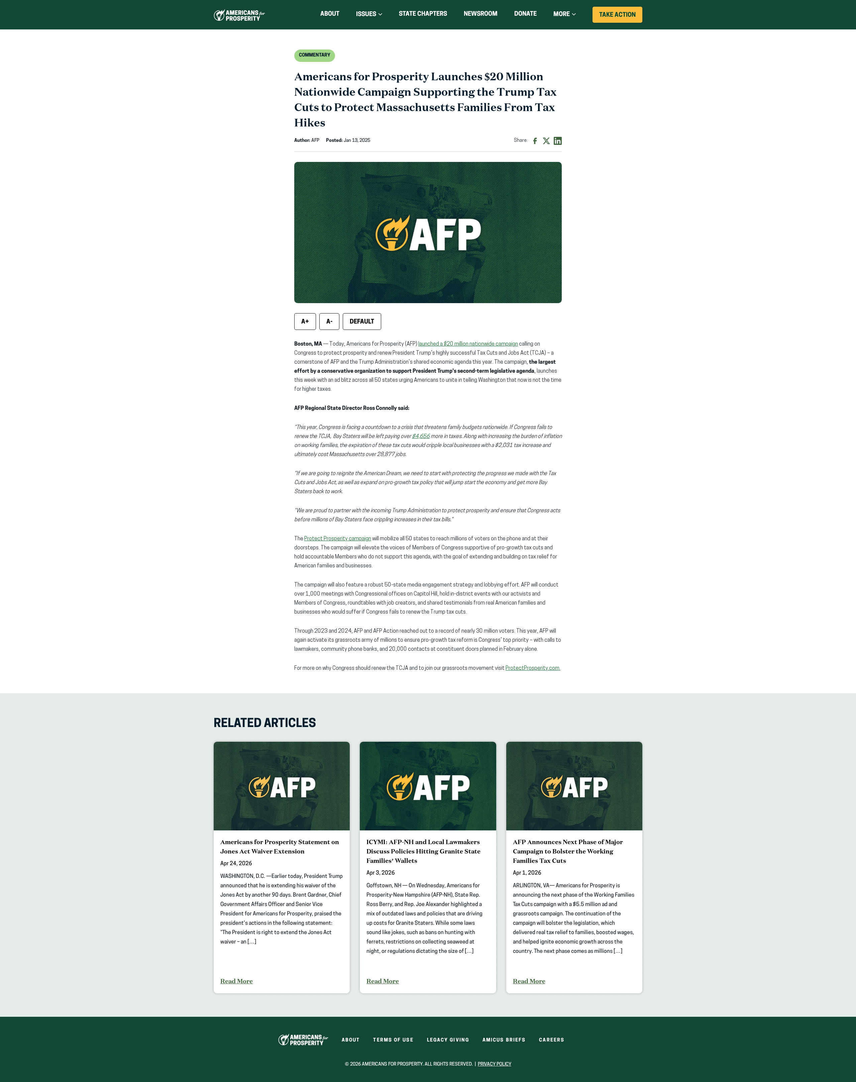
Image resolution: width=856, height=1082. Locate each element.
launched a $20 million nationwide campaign (468, 344)
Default (362, 322)
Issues (366, 15)
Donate (525, 15)
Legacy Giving (448, 1040)
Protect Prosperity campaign (337, 539)
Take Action (620, 17)
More (561, 15)
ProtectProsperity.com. (533, 668)
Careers (551, 1040)
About (329, 14)
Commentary (314, 55)
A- (329, 322)
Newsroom (481, 14)
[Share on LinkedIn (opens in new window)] (558, 141)
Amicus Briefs (504, 1040)
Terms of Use (393, 1040)
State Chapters (423, 14)
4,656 (422, 436)
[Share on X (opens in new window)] (546, 141)
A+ (305, 322)
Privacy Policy (494, 1064)
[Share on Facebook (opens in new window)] (535, 141)
